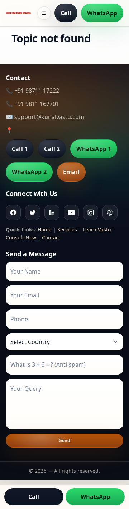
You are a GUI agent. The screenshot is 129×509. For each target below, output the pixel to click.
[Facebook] (13, 212)
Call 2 (52, 149)
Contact (51, 237)
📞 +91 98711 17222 (32, 91)
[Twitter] (32, 212)
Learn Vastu (97, 229)
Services (67, 229)
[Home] (18, 13)
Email (71, 172)
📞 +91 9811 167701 (32, 104)
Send (65, 440)
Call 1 (20, 149)
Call (66, 13)
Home (45, 229)
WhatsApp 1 (93, 149)
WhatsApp (102, 13)
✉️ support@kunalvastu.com (45, 117)
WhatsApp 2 (29, 172)
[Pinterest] (110, 212)
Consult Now (21, 237)
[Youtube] (71, 212)
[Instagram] (90, 212)
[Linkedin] (51, 212)
